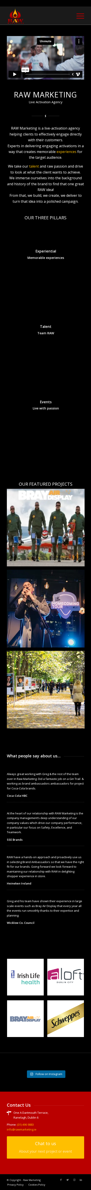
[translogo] (38, 16)
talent (34, 166)
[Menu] (78, 16)
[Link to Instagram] (74, 1180)
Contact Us (19, 1105)
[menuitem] (78, 16)
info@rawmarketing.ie (21, 1129)
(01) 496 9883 (25, 1125)
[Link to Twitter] (67, 1180)
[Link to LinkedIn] (81, 1180)
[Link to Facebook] (61, 1180)
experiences (66, 151)
